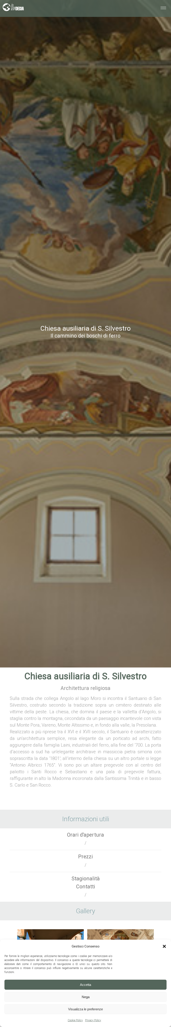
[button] (164, 946)
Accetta (85, 985)
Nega (86, 997)
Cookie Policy (75, 1020)
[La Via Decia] (13, 8)
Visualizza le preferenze (85, 1009)
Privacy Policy (93, 1020)
